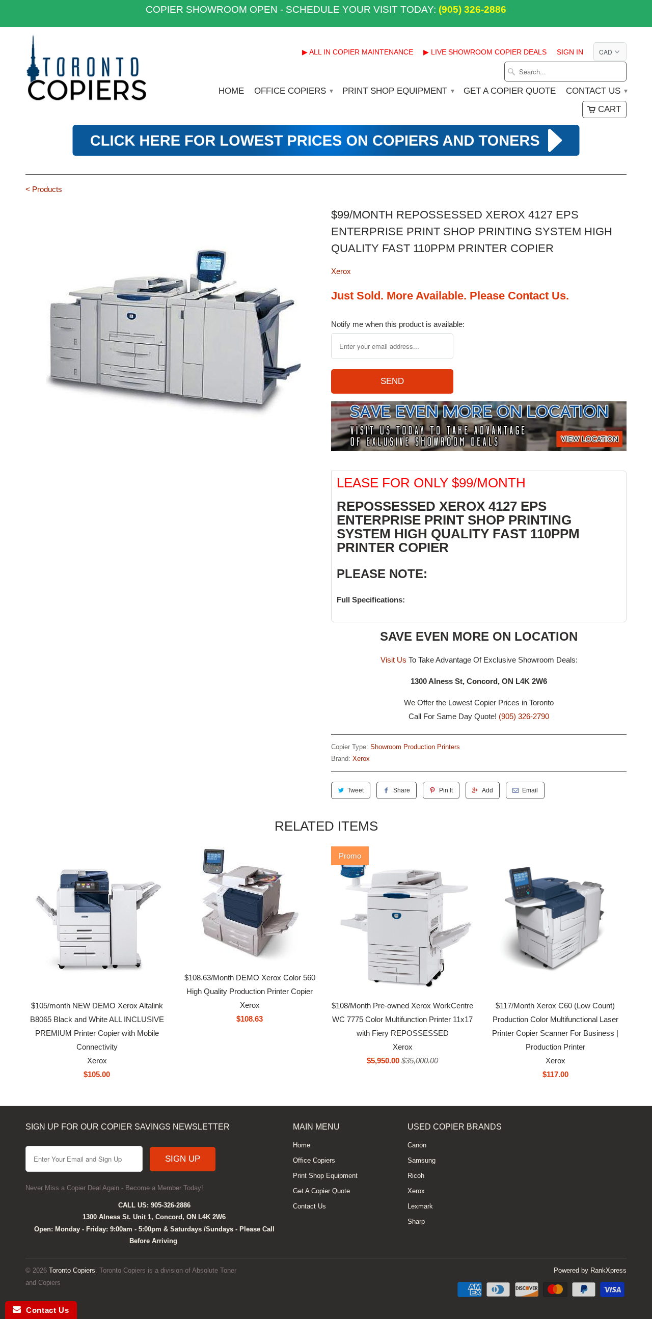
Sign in (570, 52)
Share (401, 790)
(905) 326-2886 (471, 9)
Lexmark (420, 1206)
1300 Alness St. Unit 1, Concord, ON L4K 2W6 (154, 1217)
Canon (417, 1145)
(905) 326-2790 (524, 716)
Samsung (422, 1160)
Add (487, 790)
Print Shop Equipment (397, 91)
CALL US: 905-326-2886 (154, 1205)
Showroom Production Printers (415, 747)
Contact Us (596, 91)
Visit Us (393, 659)
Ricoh (416, 1175)
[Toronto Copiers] (86, 71)
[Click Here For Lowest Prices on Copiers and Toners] (326, 154)
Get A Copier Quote (510, 91)
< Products (43, 189)
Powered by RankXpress (590, 1270)
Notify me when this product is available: (398, 324)
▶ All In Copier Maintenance (357, 52)
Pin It (446, 790)
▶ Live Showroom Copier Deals (485, 52)
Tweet (355, 790)
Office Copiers (293, 91)
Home (231, 91)
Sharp (416, 1221)
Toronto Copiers (72, 1270)
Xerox (341, 271)
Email (530, 790)
